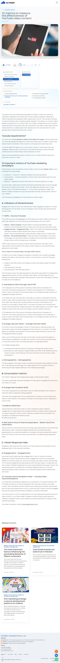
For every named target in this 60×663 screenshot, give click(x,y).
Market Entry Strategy (9, 76)
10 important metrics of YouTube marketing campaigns (16, 96)
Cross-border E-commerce (10, 83)
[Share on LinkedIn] (28, 65)
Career (20, 654)
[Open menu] (57, 2)
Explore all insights (10, 104)
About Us (3, 654)
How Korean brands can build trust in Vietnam (44, 550)
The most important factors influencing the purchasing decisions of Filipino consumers (15, 552)
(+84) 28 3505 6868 (6, 649)
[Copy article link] (39, 65)
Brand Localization (8, 79)
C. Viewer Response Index (39, 97)
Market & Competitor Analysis (10, 74)
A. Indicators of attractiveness (40, 93)
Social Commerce (8, 81)
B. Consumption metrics (38, 95)
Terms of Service (54, 658)
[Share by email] (35, 65)
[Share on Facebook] (32, 65)
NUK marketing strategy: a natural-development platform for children (15, 601)
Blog (15, 654)
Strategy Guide (26, 74)
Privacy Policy (44, 658)
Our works (10, 654)
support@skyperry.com (30, 504)
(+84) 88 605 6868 (6, 647)
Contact (26, 654)
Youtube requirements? (11, 93)
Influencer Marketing (8, 85)
